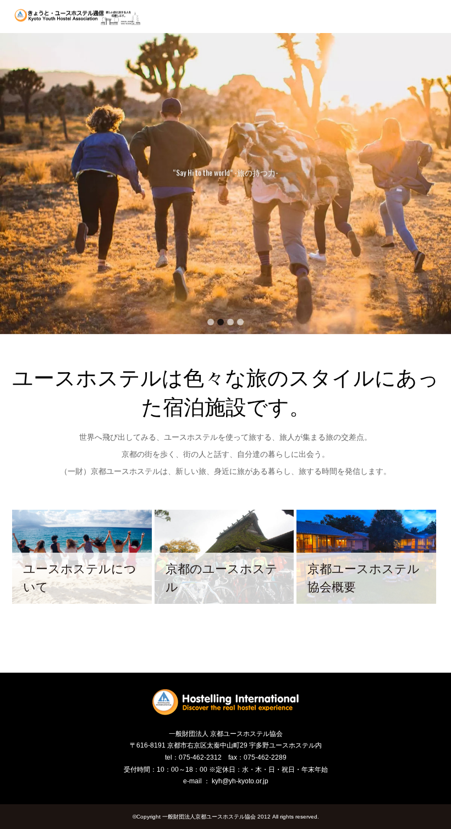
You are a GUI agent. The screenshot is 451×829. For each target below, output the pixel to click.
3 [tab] (230, 322)
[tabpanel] (225, 183)
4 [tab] (240, 322)
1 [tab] (210, 322)
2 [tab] (220, 322)
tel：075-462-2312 (193, 757)
